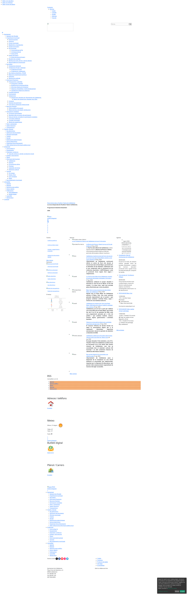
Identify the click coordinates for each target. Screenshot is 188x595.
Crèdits (99, 558)
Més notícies (73, 374)
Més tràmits (49, 260)
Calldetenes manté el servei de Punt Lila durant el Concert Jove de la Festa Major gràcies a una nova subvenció (99, 257)
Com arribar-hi (54, 529)
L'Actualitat (50, 543)
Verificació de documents (57, 513)
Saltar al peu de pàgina (8, 4)
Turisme (52, 539)
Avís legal (99, 563)
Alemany (54, 16)
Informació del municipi (56, 538)
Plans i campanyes (55, 504)
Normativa (53, 497)
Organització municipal (56, 496)
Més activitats (120, 330)
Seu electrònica (54, 511)
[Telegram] (67, 558)
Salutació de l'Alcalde (55, 494)
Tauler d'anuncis (54, 506)
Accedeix (49, 408)
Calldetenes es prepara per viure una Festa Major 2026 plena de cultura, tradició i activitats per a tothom (99, 305)
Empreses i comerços (56, 532)
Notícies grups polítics (56, 548)
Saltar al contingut (7, 2)
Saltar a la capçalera (7, 1)
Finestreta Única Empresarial (58, 524)
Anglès (54, 14)
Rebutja (177, 591)
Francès (54, 18)
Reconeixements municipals (57, 541)
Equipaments (53, 531)
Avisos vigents (54, 550)
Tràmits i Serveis (51, 510)
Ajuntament (50, 492)
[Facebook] (59, 558)
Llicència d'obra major (53, 245)
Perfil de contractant (53, 272)
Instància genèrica (52, 240)
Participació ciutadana (56, 503)
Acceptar (182, 591)
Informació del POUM (53, 266)
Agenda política (54, 383)
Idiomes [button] (52, 9)
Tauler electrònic (52, 279)
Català (53, 11)
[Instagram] (65, 558)
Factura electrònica (55, 522)
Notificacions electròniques (57, 520)
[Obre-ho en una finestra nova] (52, 270)
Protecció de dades (102, 562)
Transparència (54, 508)
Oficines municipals (55, 515)
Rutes (53, 487)
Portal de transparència (53, 291)
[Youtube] (62, 558)
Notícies (52, 387)
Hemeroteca (53, 555)
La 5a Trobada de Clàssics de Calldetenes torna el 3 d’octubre (89, 241)
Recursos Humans (55, 501)
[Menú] (2, 32)
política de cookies (172, 588)
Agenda (52, 382)
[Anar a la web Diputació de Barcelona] (118, 577)
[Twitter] (57, 558)
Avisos (51, 385)
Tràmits (52, 517)
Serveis (52, 518)
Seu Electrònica (51, 285)
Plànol (51, 536)
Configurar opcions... (163, 591)
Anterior (49, 218)
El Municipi (50, 527)
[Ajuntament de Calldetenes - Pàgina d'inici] (60, 27)
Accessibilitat (100, 565)
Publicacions (53, 389)
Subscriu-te (50, 453)
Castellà (54, 12)
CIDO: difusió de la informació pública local (62, 525)
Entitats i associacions (56, 534)
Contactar (50, 7)
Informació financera (55, 499)
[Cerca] (130, 24)
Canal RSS (52, 554)
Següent (54, 218)
